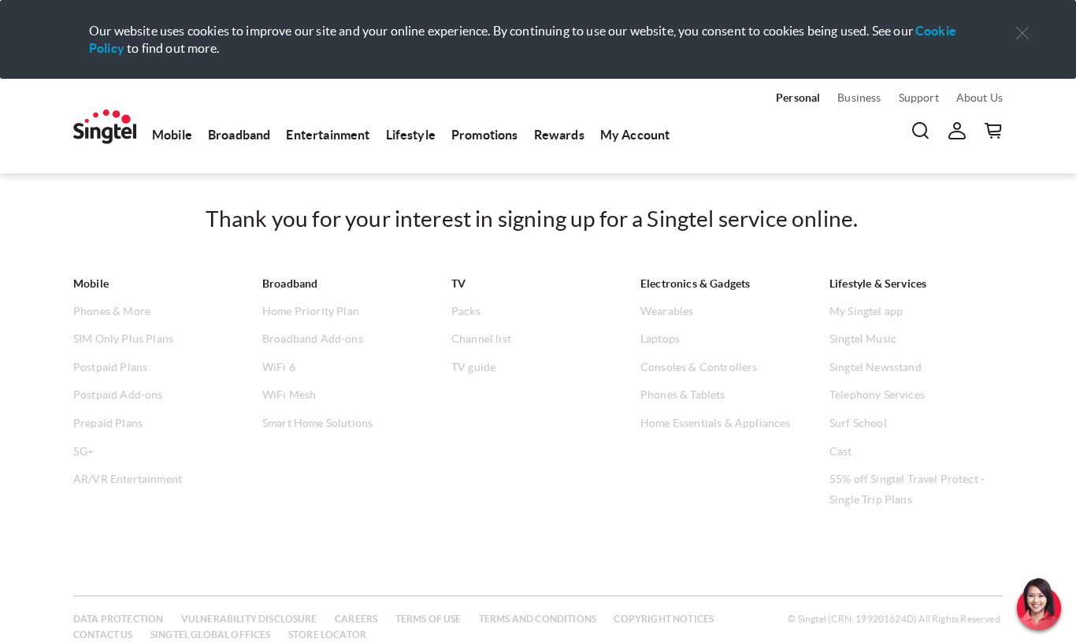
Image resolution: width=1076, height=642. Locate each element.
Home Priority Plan (310, 311)
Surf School (858, 423)
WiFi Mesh (289, 394)
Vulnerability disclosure (249, 619)
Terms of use (428, 619)
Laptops (660, 338)
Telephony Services (877, 394)
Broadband (239, 135)
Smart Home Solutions (317, 423)
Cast (840, 451)
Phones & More (111, 311)
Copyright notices (664, 619)
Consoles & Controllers (699, 367)
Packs (465, 311)
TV (458, 283)
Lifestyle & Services (877, 283)
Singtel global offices (210, 634)
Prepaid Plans (108, 423)
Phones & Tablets (682, 394)
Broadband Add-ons (312, 338)
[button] (1022, 33)
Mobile (172, 135)
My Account (635, 135)
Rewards (559, 135)
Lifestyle (411, 135)
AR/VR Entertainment (127, 479)
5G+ (83, 451)
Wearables (666, 311)
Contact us (103, 634)
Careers (356, 619)
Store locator (327, 634)
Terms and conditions (537, 619)
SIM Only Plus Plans (123, 338)
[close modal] (1022, 23)
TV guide (473, 367)
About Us (979, 97)
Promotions (484, 135)
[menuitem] (104, 126)
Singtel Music (862, 338)
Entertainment (327, 135)
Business (859, 97)
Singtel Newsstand (875, 367)
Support (919, 97)
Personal (798, 97)
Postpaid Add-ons (118, 394)
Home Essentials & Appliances (715, 423)
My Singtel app (866, 311)
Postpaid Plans (110, 367)
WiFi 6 (278, 367)
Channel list (481, 338)
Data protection (118, 619)
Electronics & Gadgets (695, 283)
